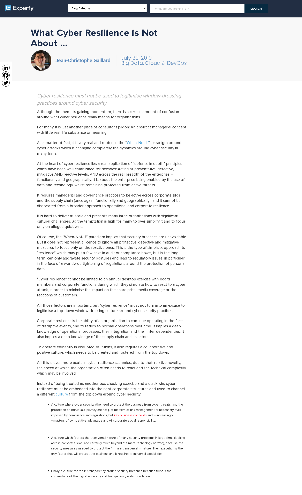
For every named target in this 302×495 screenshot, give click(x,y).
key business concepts (130, 415)
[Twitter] (6, 83)
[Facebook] (6, 75)
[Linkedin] (6, 67)
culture (62, 394)
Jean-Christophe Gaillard (83, 60)
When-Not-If (138, 143)
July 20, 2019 (136, 58)
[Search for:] (198, 8)
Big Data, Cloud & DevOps (154, 63)
